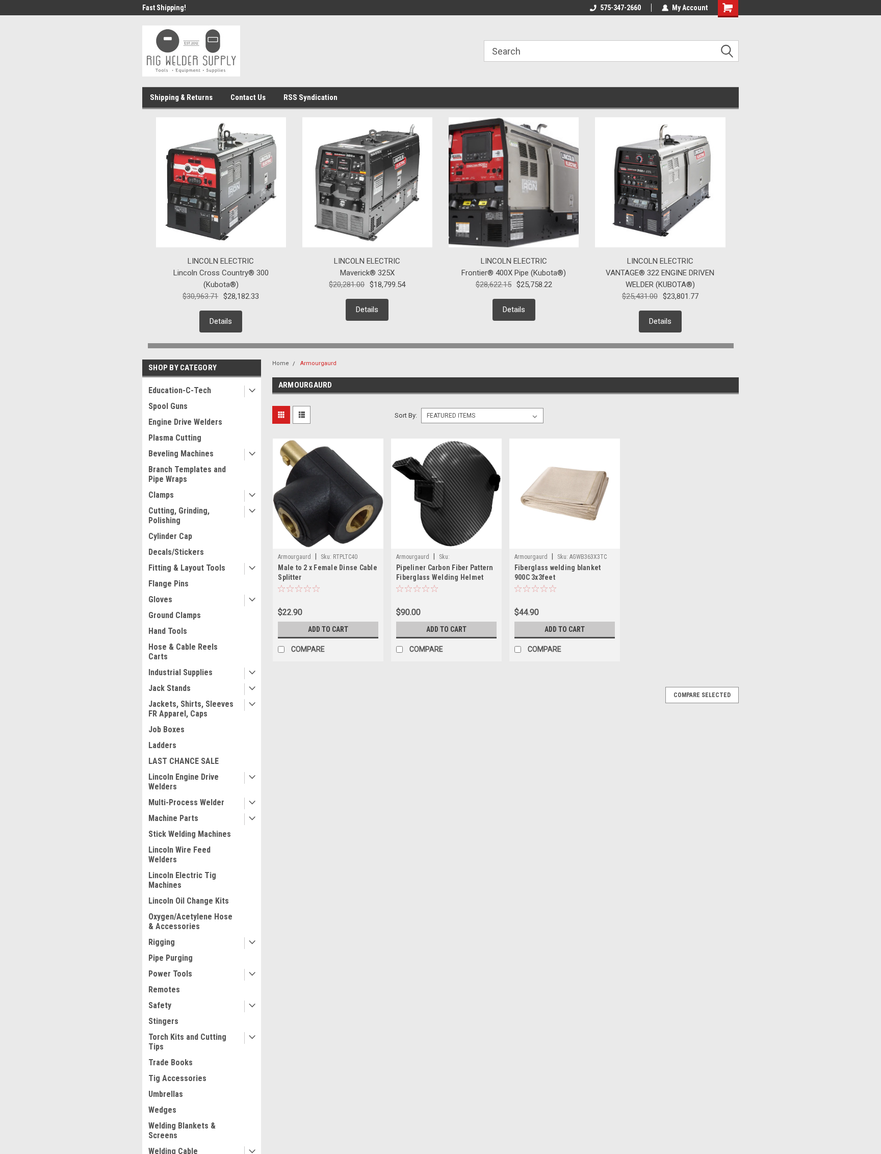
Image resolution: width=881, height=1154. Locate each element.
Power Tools (170, 974)
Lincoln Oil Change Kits (188, 901)
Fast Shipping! (164, 8)
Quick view (328, 541)
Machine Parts (173, 818)
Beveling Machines (181, 453)
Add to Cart (328, 629)
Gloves (160, 599)
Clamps (161, 495)
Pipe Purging (170, 958)
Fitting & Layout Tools (186, 568)
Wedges (162, 1110)
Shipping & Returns (181, 97)
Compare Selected (702, 695)
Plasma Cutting (174, 438)
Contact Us (248, 97)
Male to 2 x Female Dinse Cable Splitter (327, 572)
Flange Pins (168, 583)
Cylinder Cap (170, 536)
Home (280, 363)
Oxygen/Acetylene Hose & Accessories (190, 921)
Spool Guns (168, 406)
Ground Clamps (174, 615)
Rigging (161, 942)
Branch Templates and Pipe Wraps (187, 474)
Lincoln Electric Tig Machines (182, 880)
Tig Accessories (177, 1078)
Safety (159, 1005)
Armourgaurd (318, 363)
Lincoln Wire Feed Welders (179, 854)
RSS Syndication (310, 97)
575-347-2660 (620, 8)
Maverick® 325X (367, 272)
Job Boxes (166, 729)
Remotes (164, 989)
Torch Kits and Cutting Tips (187, 1042)
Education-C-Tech (179, 390)
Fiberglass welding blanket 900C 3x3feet (557, 572)
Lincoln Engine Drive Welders (183, 781)
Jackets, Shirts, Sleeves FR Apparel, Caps (191, 709)
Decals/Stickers (176, 552)
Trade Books (170, 1062)
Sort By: (406, 415)
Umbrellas (165, 1094)
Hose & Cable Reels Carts (183, 651)
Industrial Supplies (180, 672)
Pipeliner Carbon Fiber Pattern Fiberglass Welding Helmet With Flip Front (445, 577)
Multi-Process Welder (186, 802)
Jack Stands (169, 688)
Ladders (162, 745)
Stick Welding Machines (189, 834)
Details (221, 321)
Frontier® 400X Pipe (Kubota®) (513, 272)
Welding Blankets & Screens (182, 1130)
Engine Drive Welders (185, 422)
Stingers (163, 1021)
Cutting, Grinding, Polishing (179, 515)
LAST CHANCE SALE (183, 761)
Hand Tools (167, 631)
